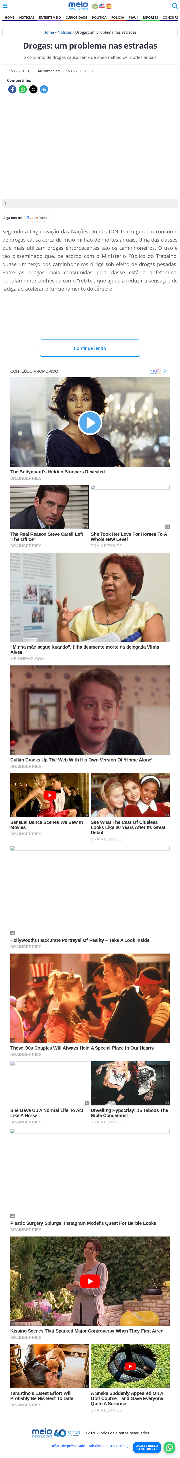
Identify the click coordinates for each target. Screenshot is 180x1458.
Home (10, 17)
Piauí (133, 17)
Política (99, 17)
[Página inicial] (78, 6)
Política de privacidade (67, 1446)
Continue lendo (90, 348)
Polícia (117, 17)
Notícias (26, 17)
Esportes (150, 17)
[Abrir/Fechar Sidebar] (5, 6)
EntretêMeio (50, 17)
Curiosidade (76, 17)
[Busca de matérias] (175, 7)
